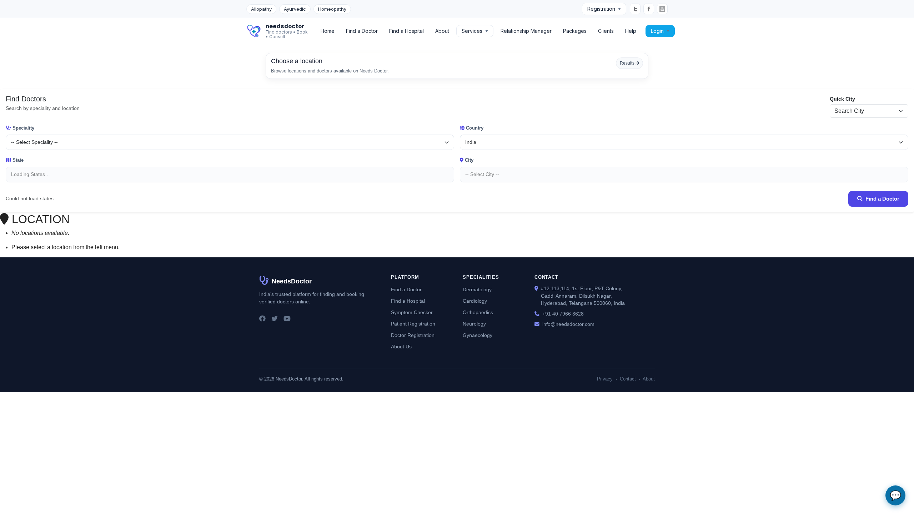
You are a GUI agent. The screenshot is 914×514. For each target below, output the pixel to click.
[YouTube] (662, 9)
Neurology (474, 324)
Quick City (842, 99)
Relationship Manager (526, 31)
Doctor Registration (413, 335)
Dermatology (477, 289)
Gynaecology (477, 335)
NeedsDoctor (292, 281)
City (469, 160)
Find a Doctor (362, 31)
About (442, 31)
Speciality (23, 128)
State (18, 160)
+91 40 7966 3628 (563, 314)
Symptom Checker (412, 312)
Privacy (605, 379)
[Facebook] (648, 9)
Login (657, 31)
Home (328, 31)
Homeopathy (332, 9)
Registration (601, 9)
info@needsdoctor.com (568, 324)
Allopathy (261, 9)
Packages (575, 31)
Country (474, 128)
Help (630, 31)
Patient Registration (413, 324)
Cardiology (475, 301)
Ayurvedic (295, 9)
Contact (628, 379)
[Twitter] (635, 9)
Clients (606, 31)
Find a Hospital (406, 31)
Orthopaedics (478, 312)
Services (472, 31)
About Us (401, 346)
